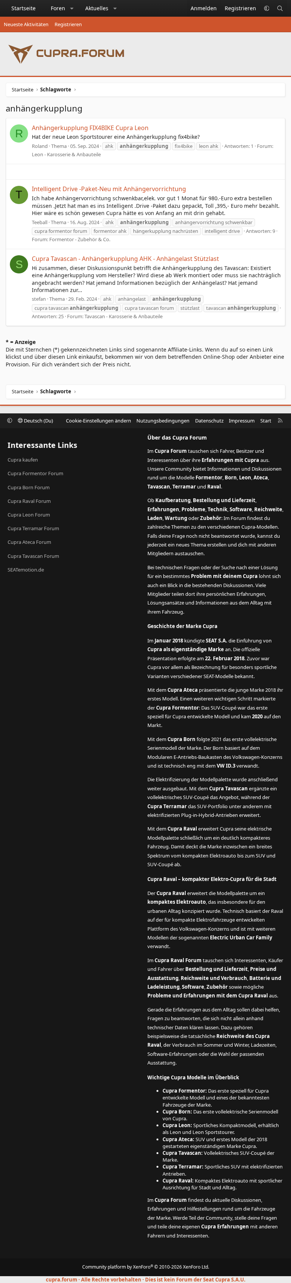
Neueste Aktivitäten (26, 24)
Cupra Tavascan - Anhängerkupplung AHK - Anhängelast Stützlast (125, 258)
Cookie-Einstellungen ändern (98, 420)
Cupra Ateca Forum (29, 542)
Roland (40, 146)
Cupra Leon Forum (29, 514)
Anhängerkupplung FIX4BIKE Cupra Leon (90, 128)
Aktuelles (96, 8)
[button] (72, 8)
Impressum (242, 420)
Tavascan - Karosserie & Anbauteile (123, 316)
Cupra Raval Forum (29, 501)
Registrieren (68, 24)
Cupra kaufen (23, 459)
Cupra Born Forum (29, 487)
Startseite (23, 8)
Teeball (39, 222)
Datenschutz (209, 420)
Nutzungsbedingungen (162, 420)
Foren (58, 8)
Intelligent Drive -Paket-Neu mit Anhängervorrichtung (109, 189)
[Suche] (280, 8)
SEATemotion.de (26, 569)
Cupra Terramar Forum (33, 528)
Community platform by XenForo (145, 1267)
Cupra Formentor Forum (35, 473)
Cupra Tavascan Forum (33, 556)
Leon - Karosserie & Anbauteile (66, 154)
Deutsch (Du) (38, 420)
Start (265, 420)
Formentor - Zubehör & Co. (79, 239)
